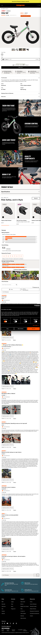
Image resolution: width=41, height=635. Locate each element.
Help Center (22, 601)
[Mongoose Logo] (20, 5)
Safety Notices (23, 618)
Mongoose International (34, 611)
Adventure (4, 606)
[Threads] (16, 623)
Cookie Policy (8, 630)
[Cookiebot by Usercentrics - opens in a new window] (35, 305)
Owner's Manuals (33, 604)
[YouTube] (7, 623)
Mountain (3, 604)
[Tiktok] (13, 623)
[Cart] (39, 5)
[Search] (37, 5)
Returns (21, 604)
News (12, 606)
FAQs (21, 608)
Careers (31, 615)
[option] (13, 49)
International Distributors (34, 613)
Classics (3, 611)
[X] (10, 623)
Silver (2, 54)
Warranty (22, 615)
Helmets (3, 613)
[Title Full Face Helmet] (23, 210)
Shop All (35, 198)
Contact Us (22, 611)
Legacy (12, 601)
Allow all (33, 328)
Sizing (31, 601)
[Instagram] (4, 623)
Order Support (23, 613)
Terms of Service (13, 630)
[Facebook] (2, 623)
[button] (3, 217)
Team (12, 604)
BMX (4, 8)
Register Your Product (24, 606)
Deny (7, 328)
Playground (13, 608)
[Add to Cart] (20, 67)
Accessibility (20, 629)
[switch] (15, 321)
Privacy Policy (3, 630)
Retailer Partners (33, 608)
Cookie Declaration (25, 630)
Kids (2, 8)
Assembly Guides (33, 606)
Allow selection (20, 328)
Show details (35, 325)
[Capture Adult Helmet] (8, 210)
